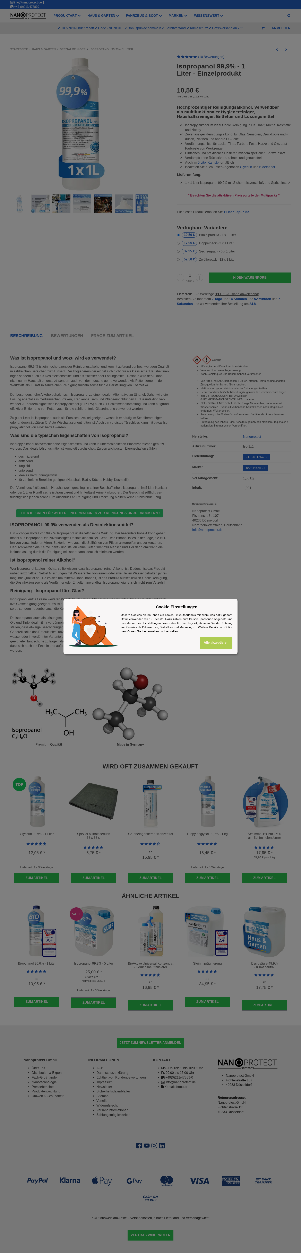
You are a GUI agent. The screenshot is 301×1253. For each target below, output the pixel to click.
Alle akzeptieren (216, 642)
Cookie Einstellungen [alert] (176, 606)
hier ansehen (150, 631)
